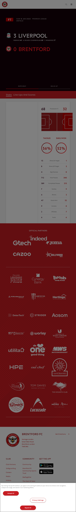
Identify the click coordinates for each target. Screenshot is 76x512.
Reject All (28, 508)
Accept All (11, 493)
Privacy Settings (38, 500)
